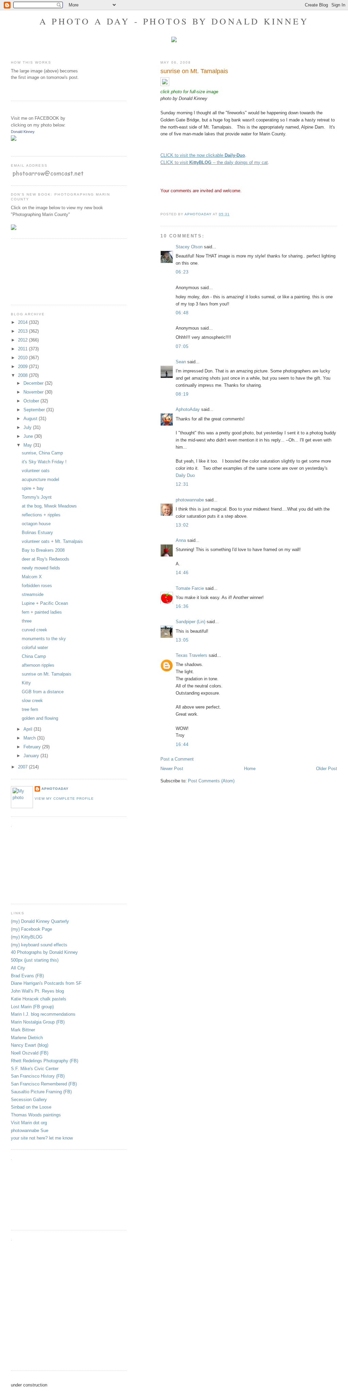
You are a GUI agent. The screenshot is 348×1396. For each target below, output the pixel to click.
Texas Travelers (191, 655)
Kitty (26, 682)
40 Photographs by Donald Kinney (44, 952)
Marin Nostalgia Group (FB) (38, 1022)
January (31, 755)
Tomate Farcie (190, 588)
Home (250, 768)
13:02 (182, 525)
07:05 (182, 346)
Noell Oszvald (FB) (29, 1053)
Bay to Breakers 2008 (43, 550)
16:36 (182, 606)
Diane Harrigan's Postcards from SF (46, 983)
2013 (23, 331)
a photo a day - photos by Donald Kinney (174, 21)
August (31, 418)
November (34, 392)
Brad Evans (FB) (27, 975)
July (28, 427)
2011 (23, 348)
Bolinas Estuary (37, 532)
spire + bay (33, 488)
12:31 (182, 484)
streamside (33, 594)
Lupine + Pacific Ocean (45, 603)
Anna (181, 540)
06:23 (182, 272)
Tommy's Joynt (37, 497)
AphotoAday (188, 409)
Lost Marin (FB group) (32, 1006)
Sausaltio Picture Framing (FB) (41, 1091)
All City (18, 967)
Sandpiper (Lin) (190, 621)
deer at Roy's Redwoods (45, 559)
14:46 (182, 572)
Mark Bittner (23, 1029)
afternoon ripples (38, 665)
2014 (23, 322)
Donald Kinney (23, 132)
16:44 (182, 744)
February (32, 746)
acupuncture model (40, 479)
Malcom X (32, 576)
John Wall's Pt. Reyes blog (37, 991)
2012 (23, 340)
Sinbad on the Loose (31, 1107)
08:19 (182, 394)
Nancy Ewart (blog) (29, 1045)
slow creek (32, 700)
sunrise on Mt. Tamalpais (46, 674)
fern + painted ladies (42, 612)
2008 (23, 375)
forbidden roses (37, 585)
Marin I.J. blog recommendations (43, 1014)
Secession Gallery (29, 1099)
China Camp (34, 656)
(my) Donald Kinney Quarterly (40, 921)
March (30, 738)
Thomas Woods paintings (36, 1114)
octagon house (36, 523)
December (34, 383)
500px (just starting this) (34, 960)
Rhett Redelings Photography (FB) (44, 1060)
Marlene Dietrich (27, 1037)
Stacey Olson (189, 246)
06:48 (182, 312)
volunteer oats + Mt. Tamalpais (52, 541)
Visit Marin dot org (29, 1122)
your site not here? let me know (42, 1138)
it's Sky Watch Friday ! (44, 461)
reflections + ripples (41, 514)
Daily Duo (185, 475)
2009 (23, 366)
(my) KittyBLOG (26, 937)
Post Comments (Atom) (211, 780)
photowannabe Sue (29, 1130)
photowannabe (190, 499)
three (27, 621)
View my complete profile (64, 798)
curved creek (34, 629)
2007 (23, 766)
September (34, 409)
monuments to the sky (44, 638)
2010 (23, 357)
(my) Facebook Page (31, 929)
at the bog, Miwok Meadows (49, 506)
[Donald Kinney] (13, 139)
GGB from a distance (43, 691)
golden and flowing (40, 718)
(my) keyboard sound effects (39, 944)
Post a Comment (177, 759)
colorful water (35, 647)
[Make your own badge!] (11, 146)
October (31, 400)
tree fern (30, 709)
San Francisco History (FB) (38, 1076)
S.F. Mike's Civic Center (34, 1068)
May (28, 445)
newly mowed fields (41, 567)
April (28, 729)
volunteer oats (36, 470)
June (28, 436)
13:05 (182, 640)
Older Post (326, 768)
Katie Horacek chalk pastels (38, 998)
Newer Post (171, 768)
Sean (181, 361)
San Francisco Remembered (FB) (44, 1083)
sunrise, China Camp (42, 452)
